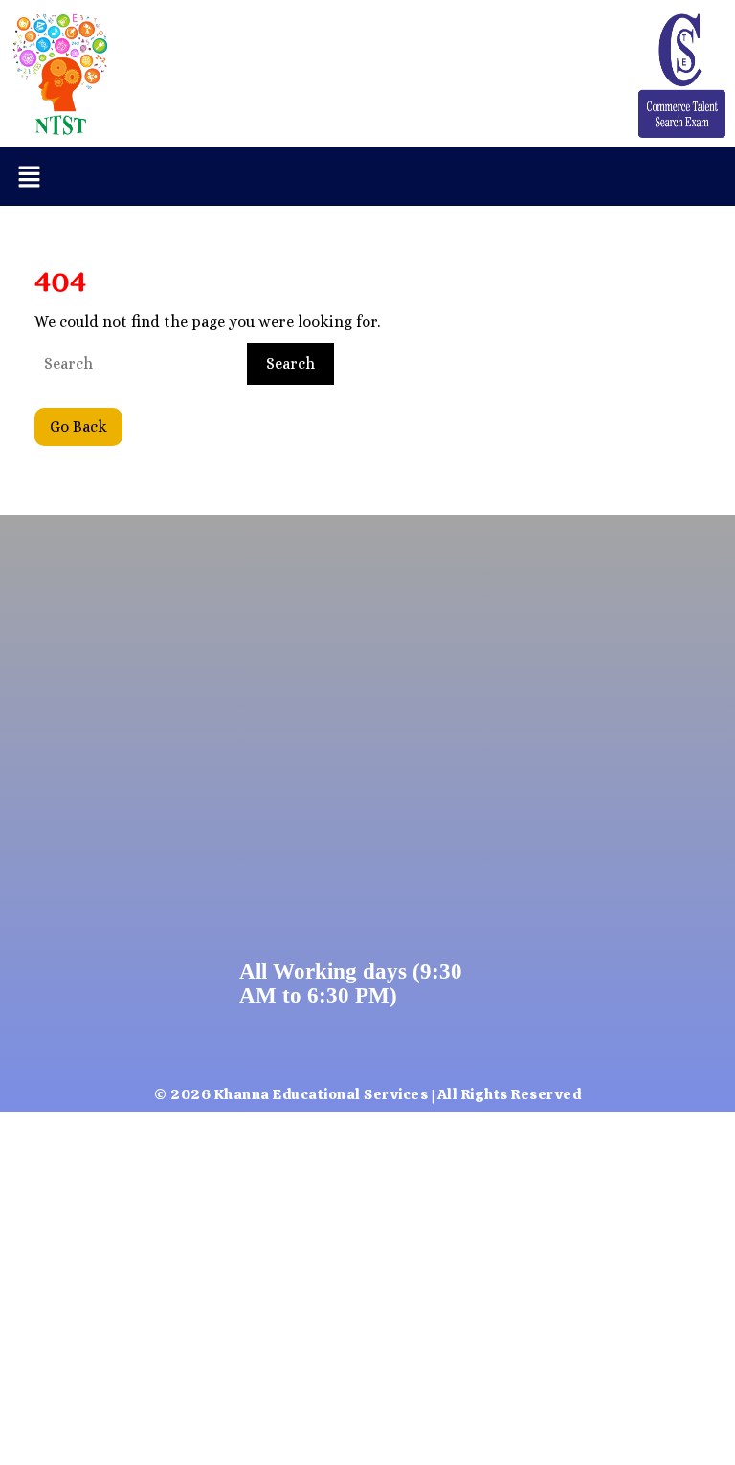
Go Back (86, 422)
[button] (29, 176)
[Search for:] (138, 364)
